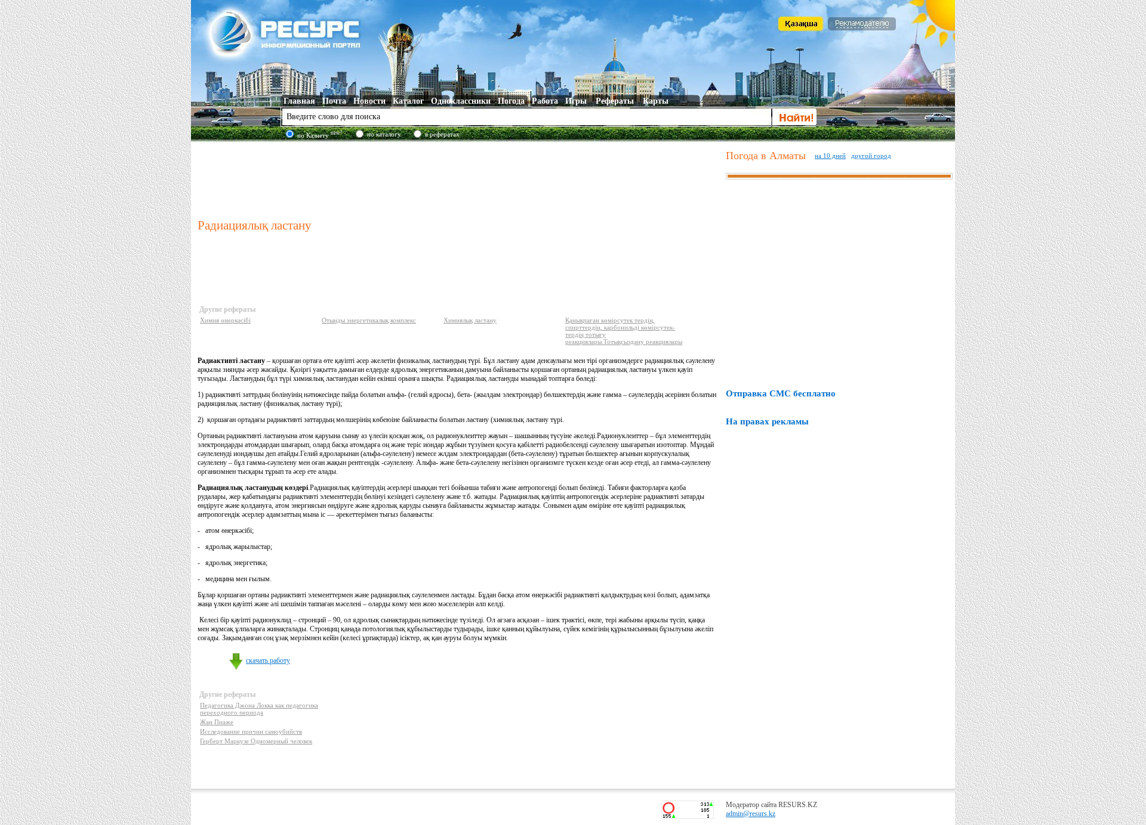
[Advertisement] (459, 178)
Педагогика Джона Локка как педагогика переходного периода (259, 709)
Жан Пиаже (216, 721)
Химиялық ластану (470, 320)
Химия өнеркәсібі (225, 320)
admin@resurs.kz (750, 814)
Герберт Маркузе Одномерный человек (256, 741)
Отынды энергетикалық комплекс (369, 320)
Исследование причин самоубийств (251, 731)
